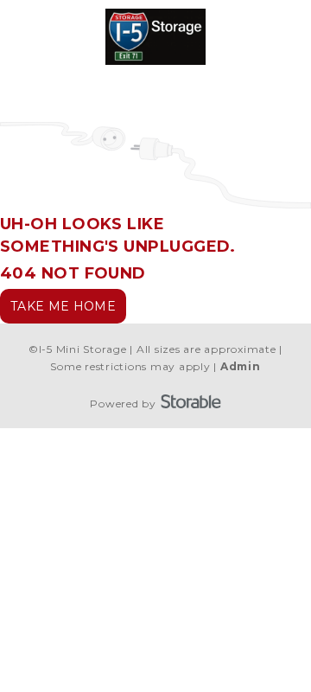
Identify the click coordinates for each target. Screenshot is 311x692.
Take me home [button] (63, 306)
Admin (240, 366)
